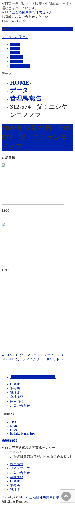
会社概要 (16, 397)
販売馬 (15, 388)
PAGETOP (9, 440)
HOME (15, 384)
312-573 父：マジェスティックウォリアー (36, 355)
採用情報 (16, 401)
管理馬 (15, 392)
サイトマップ (20, 468)
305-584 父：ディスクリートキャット (33, 359)
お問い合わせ (20, 405)
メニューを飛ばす (15, 37)
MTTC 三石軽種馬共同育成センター (28, 12)
